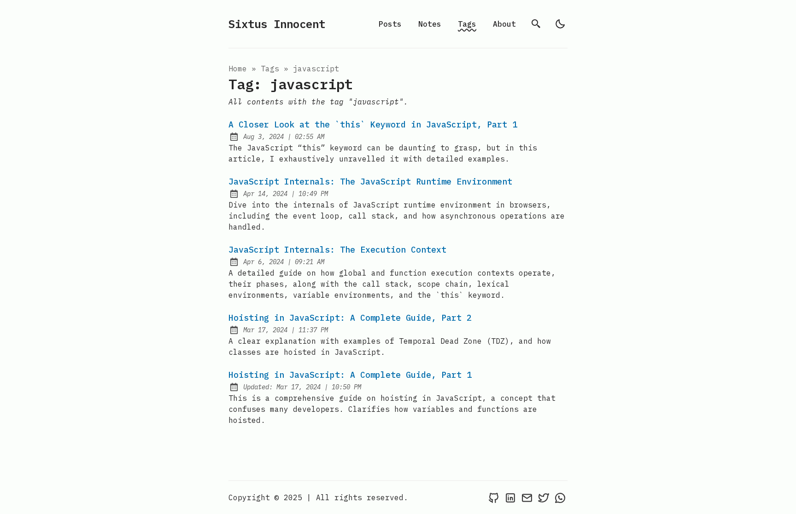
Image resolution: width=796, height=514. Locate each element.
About (504, 24)
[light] (560, 24)
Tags (467, 24)
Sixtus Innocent (276, 24)
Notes (429, 24)
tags (272, 68)
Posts (390, 24)
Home (237, 68)
